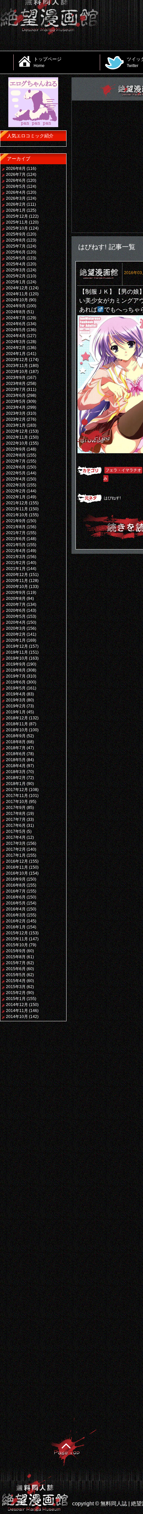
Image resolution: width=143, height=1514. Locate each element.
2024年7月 (16, 318)
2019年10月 (17, 658)
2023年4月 (16, 407)
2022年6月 (16, 467)
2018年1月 (16, 783)
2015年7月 (16, 963)
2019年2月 (16, 706)
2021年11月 (17, 509)
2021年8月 (16, 527)
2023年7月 (16, 389)
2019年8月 (16, 670)
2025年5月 (16, 258)
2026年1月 (16, 210)
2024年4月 (16, 335)
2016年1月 (16, 927)
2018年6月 (16, 754)
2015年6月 (16, 969)
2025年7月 (16, 246)
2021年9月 (16, 521)
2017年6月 (16, 825)
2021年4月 (16, 550)
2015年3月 (16, 986)
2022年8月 (16, 455)
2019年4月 (16, 694)
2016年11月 (17, 867)
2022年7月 (16, 461)
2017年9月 (16, 807)
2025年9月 (16, 234)
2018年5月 (16, 759)
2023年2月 (16, 419)
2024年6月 (16, 324)
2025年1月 (16, 282)
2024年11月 (17, 294)
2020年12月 (17, 574)
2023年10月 (17, 371)
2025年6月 (16, 252)
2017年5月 (16, 831)
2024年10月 (17, 300)
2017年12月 (17, 789)
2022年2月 (16, 491)
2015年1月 (16, 998)
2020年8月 (16, 598)
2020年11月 (17, 580)
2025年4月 (16, 264)
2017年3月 (16, 843)
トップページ (48, 62)
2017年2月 (16, 849)
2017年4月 (16, 837)
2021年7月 (16, 533)
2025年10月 (17, 228)
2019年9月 (16, 664)
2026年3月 (16, 198)
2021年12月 (17, 503)
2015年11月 (17, 939)
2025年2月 (16, 276)
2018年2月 (16, 777)
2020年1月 (16, 640)
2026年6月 (16, 180)
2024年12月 (17, 288)
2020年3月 (16, 628)
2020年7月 (16, 604)
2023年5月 (16, 401)
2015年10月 (17, 945)
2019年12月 (17, 646)
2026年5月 (16, 186)
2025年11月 (17, 222)
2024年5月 (16, 329)
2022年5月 (16, 473)
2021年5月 (16, 544)
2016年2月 (16, 921)
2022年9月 (16, 449)
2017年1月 (16, 855)
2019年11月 (17, 652)
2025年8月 (16, 240)
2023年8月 (16, 383)
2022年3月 (16, 485)
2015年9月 (16, 951)
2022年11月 (17, 437)
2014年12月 (17, 1004)
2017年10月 (17, 801)
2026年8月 (16, 168)
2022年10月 (17, 443)
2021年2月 (16, 562)
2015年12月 (17, 933)
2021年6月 (16, 539)
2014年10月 (17, 1016)
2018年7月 (16, 748)
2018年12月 (17, 718)
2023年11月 (17, 365)
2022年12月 (17, 431)
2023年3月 (16, 413)
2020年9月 (16, 592)
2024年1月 (16, 353)
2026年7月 (16, 174)
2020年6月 (16, 610)
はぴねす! (112, 498)
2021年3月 (16, 556)
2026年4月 (16, 192)
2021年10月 (17, 515)
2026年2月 (16, 204)
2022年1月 (16, 497)
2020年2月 (16, 634)
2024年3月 (16, 341)
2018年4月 (16, 765)
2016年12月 (17, 861)
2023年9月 (16, 377)
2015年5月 (16, 975)
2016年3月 (16, 915)
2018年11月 (17, 724)
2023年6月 (16, 395)
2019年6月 (16, 682)
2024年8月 (16, 312)
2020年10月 (17, 586)
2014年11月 (17, 1010)
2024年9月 (16, 306)
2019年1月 (16, 712)
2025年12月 (17, 216)
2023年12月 (17, 359)
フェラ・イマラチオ (123, 470)
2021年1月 (16, 568)
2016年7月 (16, 891)
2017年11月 (17, 795)
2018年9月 (16, 736)
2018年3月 (16, 771)
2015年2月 (16, 992)
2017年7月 (16, 819)
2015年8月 (16, 957)
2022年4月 (16, 479)
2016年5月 (16, 903)
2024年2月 (16, 347)
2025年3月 (16, 270)
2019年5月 (16, 688)
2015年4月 (16, 980)
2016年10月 (17, 873)
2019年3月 (16, 700)
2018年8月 (16, 742)
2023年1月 (16, 425)
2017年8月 (16, 813)
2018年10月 (17, 730)
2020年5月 (16, 616)
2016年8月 (16, 885)
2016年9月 (16, 879)
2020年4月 (16, 622)
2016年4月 (16, 909)
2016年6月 (16, 897)
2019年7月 (16, 676)
